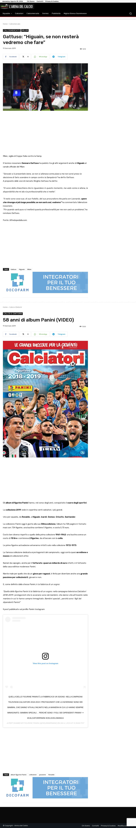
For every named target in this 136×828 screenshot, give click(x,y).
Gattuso (13, 269)
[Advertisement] (45, 133)
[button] (130, 13)
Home (5, 24)
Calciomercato (14, 24)
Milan (25, 30)
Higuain (22, 269)
